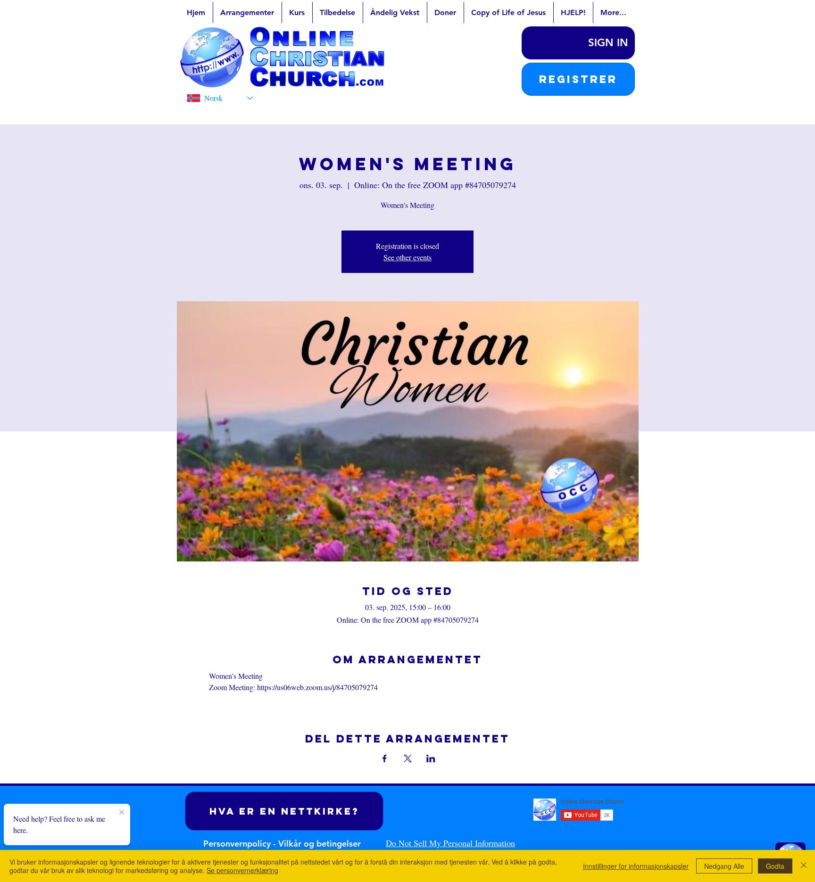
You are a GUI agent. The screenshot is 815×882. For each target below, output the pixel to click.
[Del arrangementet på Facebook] (384, 758)
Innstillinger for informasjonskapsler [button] (636, 866)
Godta (775, 866)
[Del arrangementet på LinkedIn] (430, 758)
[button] (578, 79)
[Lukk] (803, 865)
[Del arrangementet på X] (407, 758)
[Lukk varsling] (121, 812)
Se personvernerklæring (242, 870)
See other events (407, 257)
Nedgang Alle (724, 866)
